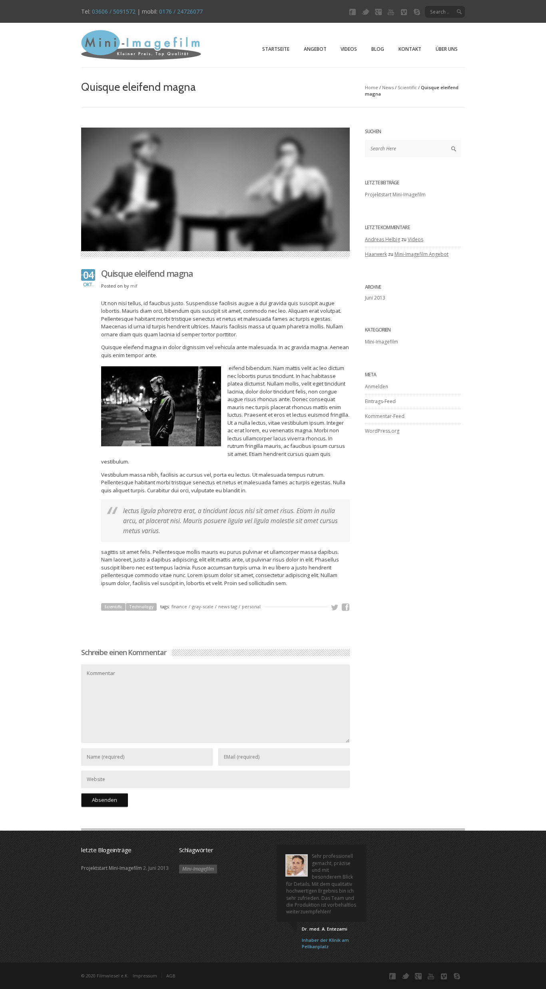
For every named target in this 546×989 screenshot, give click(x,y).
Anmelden (376, 386)
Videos (349, 49)
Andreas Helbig (382, 239)
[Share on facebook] (346, 607)
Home (371, 87)
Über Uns (447, 49)
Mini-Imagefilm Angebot (421, 254)
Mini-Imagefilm (381, 341)
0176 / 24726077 (181, 11)
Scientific (407, 87)
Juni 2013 (375, 297)
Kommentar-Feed (385, 416)
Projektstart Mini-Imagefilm (395, 194)
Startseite (275, 49)
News (388, 87)
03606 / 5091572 (114, 11)
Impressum (145, 976)
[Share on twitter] (335, 607)
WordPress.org (382, 431)
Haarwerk (376, 254)
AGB (170, 976)
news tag (227, 606)
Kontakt (410, 49)
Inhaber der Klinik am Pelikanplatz (325, 943)
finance (179, 606)
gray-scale (202, 606)
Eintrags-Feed (380, 401)
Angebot (315, 49)
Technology (141, 606)
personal (251, 606)
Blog (377, 49)
